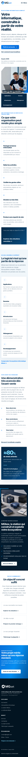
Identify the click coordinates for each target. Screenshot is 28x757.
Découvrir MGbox (9, 563)
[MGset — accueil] (6, 3)
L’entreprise (4, 721)
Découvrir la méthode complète (11, 442)
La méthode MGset (6, 710)
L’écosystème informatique (8, 705)
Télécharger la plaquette (7, 726)
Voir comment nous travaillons (10, 52)
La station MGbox (5, 707)
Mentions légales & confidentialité (9, 753)
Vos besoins (4, 702)
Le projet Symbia (5, 723)
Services (3, 718)
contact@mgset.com (6, 734)
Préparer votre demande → (8, 740)
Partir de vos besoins (10, 47)
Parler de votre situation (11, 671)
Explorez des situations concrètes (11, 240)
